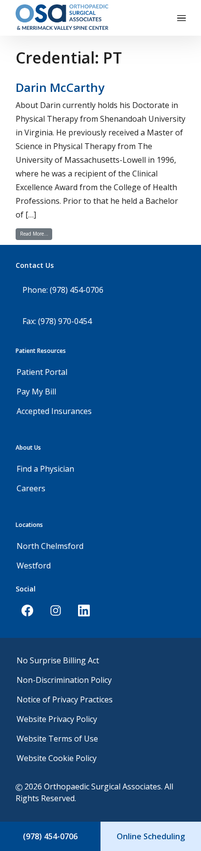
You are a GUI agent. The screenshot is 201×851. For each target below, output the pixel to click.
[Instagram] (55, 610)
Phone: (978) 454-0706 (62, 289)
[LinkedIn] (84, 610)
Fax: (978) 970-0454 (57, 321)
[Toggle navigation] (181, 18)
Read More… (36, 233)
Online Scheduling (151, 836)
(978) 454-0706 (50, 836)
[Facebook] (27, 610)
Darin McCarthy (60, 87)
